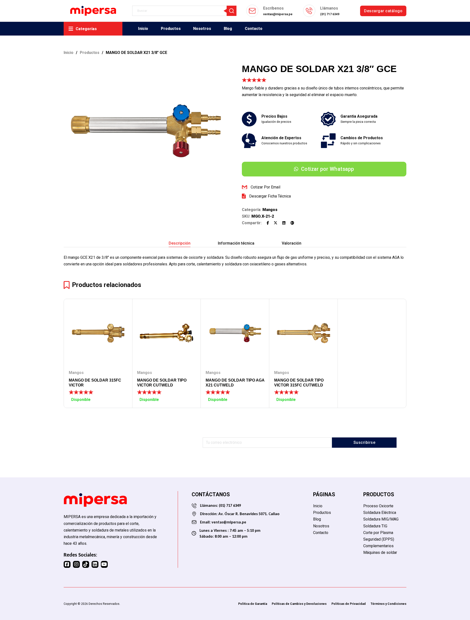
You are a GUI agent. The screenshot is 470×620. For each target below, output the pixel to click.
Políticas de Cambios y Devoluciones (299, 604)
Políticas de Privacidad (348, 604)
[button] (221, 70)
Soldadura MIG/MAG (381, 519)
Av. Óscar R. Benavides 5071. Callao (249, 513)
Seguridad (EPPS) (378, 539)
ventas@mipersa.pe (229, 522)
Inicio (143, 28)
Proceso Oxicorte (378, 506)
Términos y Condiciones (388, 604)
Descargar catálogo (383, 11)
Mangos (269, 209)
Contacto (253, 28)
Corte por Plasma (378, 532)
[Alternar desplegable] (71, 28)
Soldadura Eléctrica (379, 512)
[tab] (179, 243)
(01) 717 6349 (229, 505)
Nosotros (202, 28)
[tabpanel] (235, 260)
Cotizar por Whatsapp (327, 169)
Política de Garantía (252, 604)
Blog (228, 28)
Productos (171, 28)
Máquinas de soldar (380, 552)
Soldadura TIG (375, 526)
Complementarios (378, 546)
